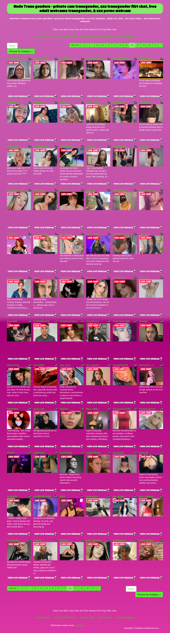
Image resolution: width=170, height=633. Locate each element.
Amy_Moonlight (40, 234)
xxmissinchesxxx (15, 190)
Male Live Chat (87, 36)
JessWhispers (119, 540)
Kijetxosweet (13, 365)
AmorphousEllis (67, 278)
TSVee (36, 278)
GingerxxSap (145, 59)
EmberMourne (119, 146)
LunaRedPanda (93, 453)
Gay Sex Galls (43, 36)
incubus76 (12, 496)
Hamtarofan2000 (121, 59)
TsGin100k (12, 234)
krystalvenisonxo (147, 409)
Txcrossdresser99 (121, 409)
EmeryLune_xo (146, 365)
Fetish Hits (80, 625)
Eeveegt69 (12, 321)
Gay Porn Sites (105, 36)
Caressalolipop (146, 540)
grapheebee (39, 453)
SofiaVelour (38, 190)
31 (103, 45)
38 (144, 45)
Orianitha (64, 540)
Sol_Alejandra (92, 365)
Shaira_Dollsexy (147, 190)
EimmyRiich (39, 365)
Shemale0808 (13, 146)
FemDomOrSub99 (121, 321)
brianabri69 (144, 234)
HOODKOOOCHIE (121, 234)
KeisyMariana (92, 321)
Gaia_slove (65, 365)
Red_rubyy (144, 146)
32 (109, 45)
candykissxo (66, 59)
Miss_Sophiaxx (146, 496)
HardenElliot (13, 102)
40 (155, 45)
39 (149, 45)
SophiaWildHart (120, 190)
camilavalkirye (67, 146)
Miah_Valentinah (94, 540)
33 (115, 45)
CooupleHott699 (120, 365)
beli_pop (90, 278)
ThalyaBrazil (119, 102)
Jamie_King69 (93, 102)
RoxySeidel (118, 453)
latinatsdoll (144, 278)
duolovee (64, 102)
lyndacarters (92, 496)
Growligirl (143, 321)
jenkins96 (143, 453)
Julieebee (90, 190)
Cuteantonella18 (41, 146)
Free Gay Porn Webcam (65, 36)
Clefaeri (10, 453)
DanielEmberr (119, 278)
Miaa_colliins (92, 409)
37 (138, 45)
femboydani (12, 409)
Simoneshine (66, 453)
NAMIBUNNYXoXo (42, 496)
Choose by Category (20, 51)
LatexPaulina (13, 540)
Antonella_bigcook (95, 59)
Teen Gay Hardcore (125, 36)
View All (74, 45)
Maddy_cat (65, 190)
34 (120, 45)
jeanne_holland (93, 234)
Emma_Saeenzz (14, 278)
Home (12, 45)
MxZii (62, 496)
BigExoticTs (39, 102)
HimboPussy (66, 234)
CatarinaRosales (15, 59)
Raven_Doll (38, 409)
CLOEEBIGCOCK (41, 321)
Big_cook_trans (40, 59)
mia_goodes (118, 496)
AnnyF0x (90, 146)
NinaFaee (64, 409)
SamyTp (37, 540)
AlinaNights (144, 102)
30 (97, 45)
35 (126, 45)
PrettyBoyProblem (68, 321)
